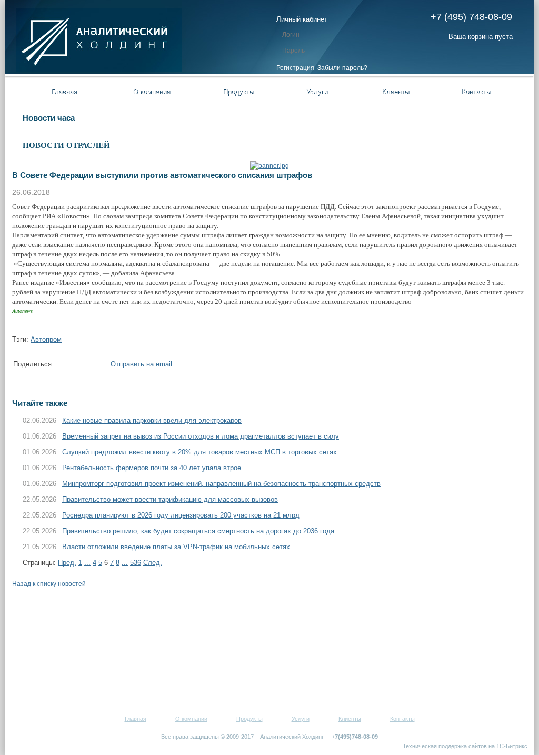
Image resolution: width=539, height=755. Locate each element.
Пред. (67, 563)
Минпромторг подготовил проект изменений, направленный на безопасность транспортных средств (221, 484)
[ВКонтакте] (83, 366)
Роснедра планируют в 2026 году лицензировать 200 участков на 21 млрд (181, 515)
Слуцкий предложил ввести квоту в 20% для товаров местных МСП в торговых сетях (199, 452)
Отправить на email (141, 364)
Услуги (316, 91)
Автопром (46, 339)
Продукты (238, 91)
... (87, 563)
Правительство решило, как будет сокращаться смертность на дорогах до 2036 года (198, 531)
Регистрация (295, 68)
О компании (151, 91)
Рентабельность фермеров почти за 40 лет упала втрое (151, 468)
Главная (64, 91)
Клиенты (395, 91)
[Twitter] (72, 366)
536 (135, 563)
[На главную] (99, 69)
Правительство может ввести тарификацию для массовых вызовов (170, 499)
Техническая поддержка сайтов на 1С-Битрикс (465, 746)
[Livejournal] (104, 366)
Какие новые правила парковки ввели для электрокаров (152, 420)
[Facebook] (62, 366)
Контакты (476, 91)
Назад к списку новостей (49, 584)
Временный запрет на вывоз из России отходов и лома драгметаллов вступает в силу (200, 436)
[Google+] (93, 366)
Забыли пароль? (342, 68)
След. (152, 563)
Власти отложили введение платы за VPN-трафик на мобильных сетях (176, 547)
